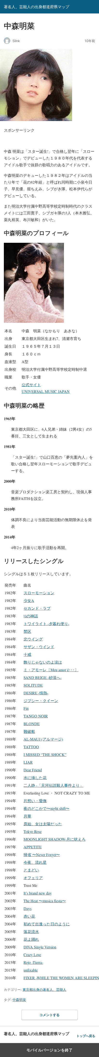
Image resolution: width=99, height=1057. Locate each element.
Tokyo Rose (33, 831)
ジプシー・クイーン (41, 700)
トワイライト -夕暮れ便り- (46, 623)
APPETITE (33, 846)
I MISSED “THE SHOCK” (45, 754)
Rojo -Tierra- (33, 962)
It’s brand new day (38, 893)
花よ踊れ (31, 939)
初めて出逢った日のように (47, 923)
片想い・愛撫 (35, 800)
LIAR (28, 762)
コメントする (49, 1015)
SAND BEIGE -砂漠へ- (43, 677)
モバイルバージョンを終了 (49, 1050)
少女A (29, 600)
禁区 (27, 631)
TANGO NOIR (36, 715)
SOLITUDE (33, 685)
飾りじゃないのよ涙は (43, 662)
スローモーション (39, 592)
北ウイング (33, 638)
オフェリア (33, 877)
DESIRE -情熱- (36, 692)
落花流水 (31, 931)
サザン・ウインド (39, 646)
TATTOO (31, 746)
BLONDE (32, 723)
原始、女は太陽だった (43, 823)
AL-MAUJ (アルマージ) (43, 739)
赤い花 (29, 916)
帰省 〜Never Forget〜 (42, 854)
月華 (27, 816)
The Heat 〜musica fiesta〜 (45, 900)
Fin (26, 708)
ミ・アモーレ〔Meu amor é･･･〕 (51, 669)
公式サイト (31, 384)
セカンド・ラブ (37, 608)
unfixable (31, 970)
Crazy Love (32, 954)
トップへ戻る (85, 1036)
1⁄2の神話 (31, 615)
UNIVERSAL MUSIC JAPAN (46, 391)
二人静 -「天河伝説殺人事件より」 (53, 785)
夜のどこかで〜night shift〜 (46, 808)
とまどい (31, 869)
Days (27, 908)
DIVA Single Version (40, 946)
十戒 (27, 654)
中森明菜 (19, 1000)
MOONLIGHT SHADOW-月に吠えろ (55, 839)
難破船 (29, 731)
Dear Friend (33, 769)
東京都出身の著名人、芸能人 (44, 989)
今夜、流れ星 (35, 862)
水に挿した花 (35, 777)
